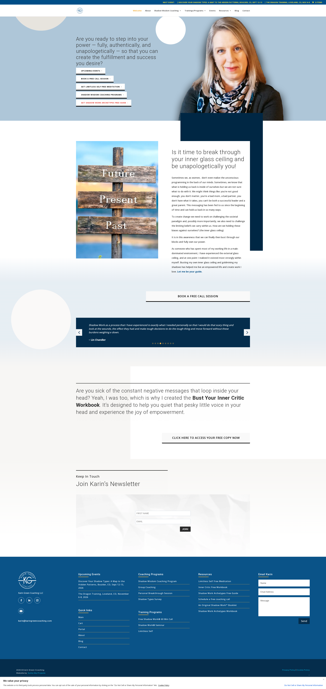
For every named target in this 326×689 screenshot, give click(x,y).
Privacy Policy (288, 670)
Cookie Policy (163, 685)
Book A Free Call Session (198, 296)
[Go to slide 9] (173, 343)
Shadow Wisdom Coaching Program (157, 581)
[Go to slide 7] (168, 343)
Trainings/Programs (194, 11)
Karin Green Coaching (33, 670)
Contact (246, 11)
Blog (237, 11)
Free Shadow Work (148, 619)
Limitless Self (145, 631)
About (148, 11)
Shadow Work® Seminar (151, 625)
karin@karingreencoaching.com (35, 621)
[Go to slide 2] (155, 343)
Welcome (137, 11)
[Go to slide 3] (158, 343)
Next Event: (169, 3)
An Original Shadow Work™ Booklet (217, 605)
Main (81, 617)
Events (212, 11)
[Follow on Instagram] (37, 600)
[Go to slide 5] (163, 343)
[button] (79, 332)
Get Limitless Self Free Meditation (100, 86)
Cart (80, 623)
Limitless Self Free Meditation (214, 581)
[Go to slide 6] (165, 343)
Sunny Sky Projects (36, 673)
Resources (224, 11)
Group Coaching (147, 587)
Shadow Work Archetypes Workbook (217, 611)
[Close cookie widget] (323, 679)
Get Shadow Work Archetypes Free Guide (103, 102)
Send (304, 621)
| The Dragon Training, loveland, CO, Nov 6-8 (287, 3)
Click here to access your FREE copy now (206, 438)
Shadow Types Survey (150, 599)
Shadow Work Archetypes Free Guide (218, 593)
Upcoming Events (90, 71)
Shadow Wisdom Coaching (166, 11)
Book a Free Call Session (94, 78)
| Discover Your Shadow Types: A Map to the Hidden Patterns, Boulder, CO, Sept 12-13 (219, 3)
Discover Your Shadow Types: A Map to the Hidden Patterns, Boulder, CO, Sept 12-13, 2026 (101, 584)
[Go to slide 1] (153, 343)
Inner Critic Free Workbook (212, 587)
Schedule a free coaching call (214, 599)
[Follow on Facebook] (21, 600)
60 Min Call (166, 619)
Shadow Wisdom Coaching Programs (101, 94)
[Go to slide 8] (170, 343)
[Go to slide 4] (160, 343)
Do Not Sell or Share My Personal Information (303, 685)
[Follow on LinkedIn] (29, 600)
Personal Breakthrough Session (155, 593)
